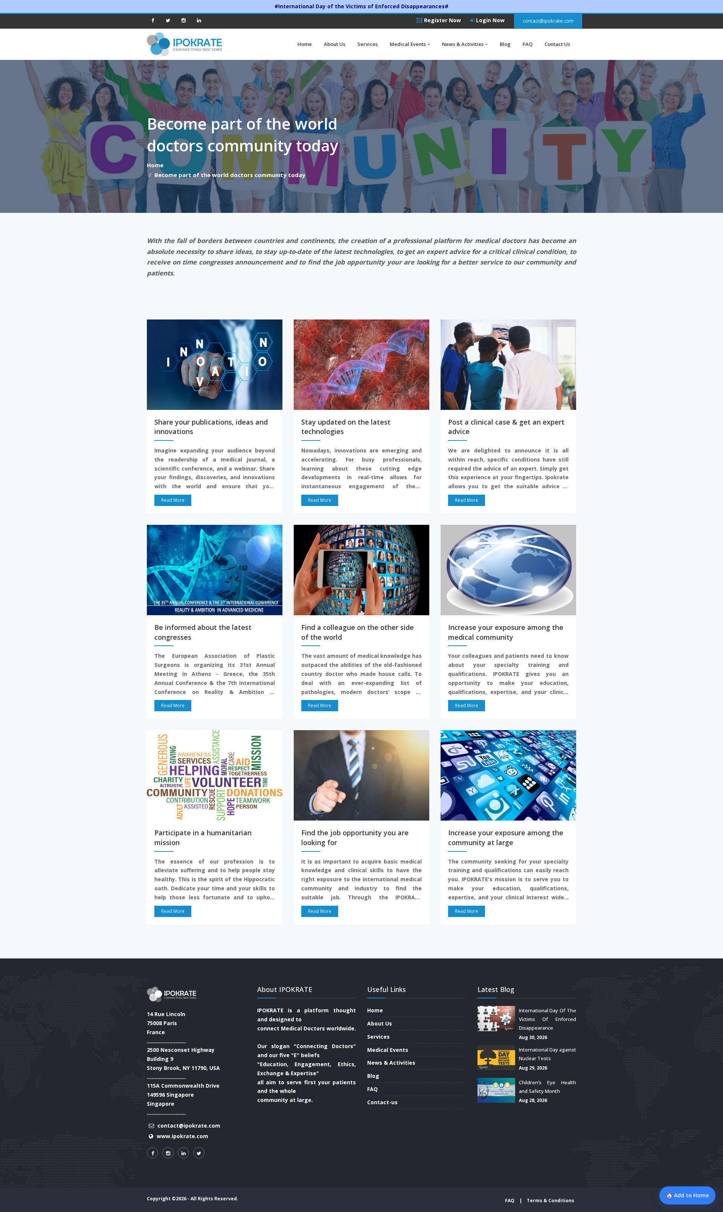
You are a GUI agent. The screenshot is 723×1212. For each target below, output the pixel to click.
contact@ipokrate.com (548, 20)
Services (367, 44)
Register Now (442, 20)
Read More (173, 500)
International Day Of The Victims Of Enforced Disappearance (548, 1019)
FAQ (527, 44)
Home (304, 44)
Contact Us (557, 44)
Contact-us (382, 1102)
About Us (334, 44)
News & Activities (463, 44)
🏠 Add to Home (687, 1195)
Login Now (489, 20)
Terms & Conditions (550, 1200)
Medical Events (408, 44)
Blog (505, 44)
